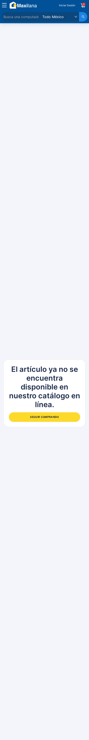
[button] (4, 5)
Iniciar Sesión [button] (67, 5)
